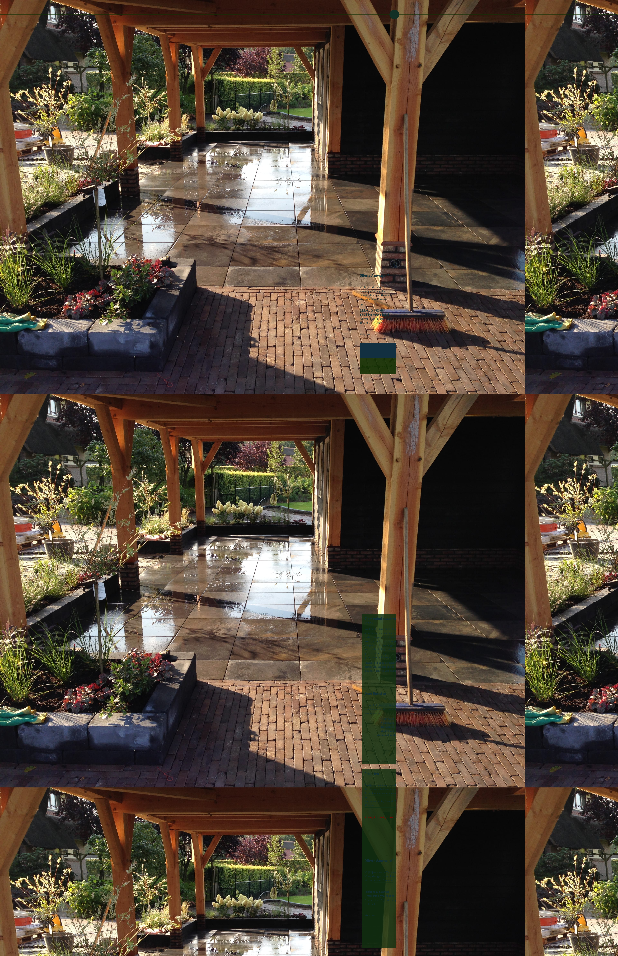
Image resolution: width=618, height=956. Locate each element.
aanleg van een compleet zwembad (388, 793)
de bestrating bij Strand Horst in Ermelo (384, 803)
